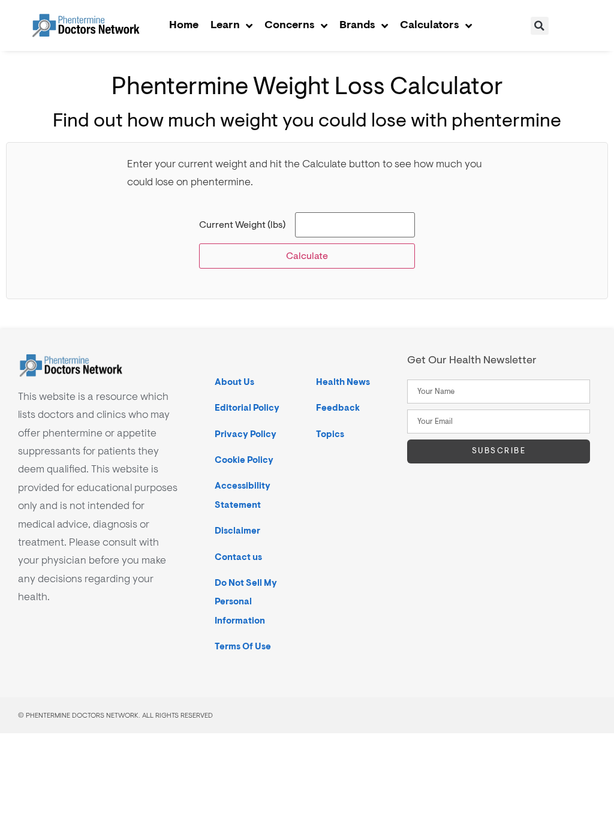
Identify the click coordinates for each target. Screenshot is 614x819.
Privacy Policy (245, 434)
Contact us (238, 557)
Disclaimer (237, 531)
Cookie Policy (244, 460)
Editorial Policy (247, 408)
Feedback (338, 408)
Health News (343, 382)
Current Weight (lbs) (242, 225)
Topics (330, 434)
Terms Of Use (243, 646)
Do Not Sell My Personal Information (246, 602)
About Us (234, 382)
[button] (540, 26)
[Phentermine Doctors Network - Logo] (86, 26)
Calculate (307, 256)
